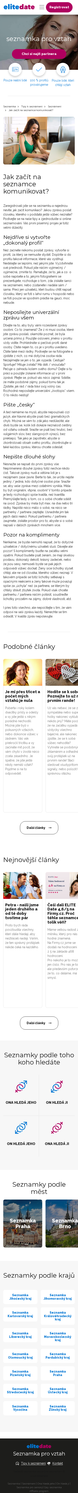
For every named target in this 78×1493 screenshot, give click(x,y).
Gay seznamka (53, 1487)
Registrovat (59, 7)
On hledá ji (63, 1483)
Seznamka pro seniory (29, 1487)
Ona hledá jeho (46, 1483)
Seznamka (9, 106)
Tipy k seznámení (31, 106)
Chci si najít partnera (39, 54)
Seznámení (54, 106)
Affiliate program (39, 1491)
